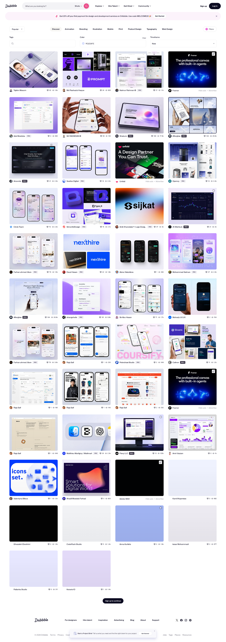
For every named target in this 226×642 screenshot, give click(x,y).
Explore (98, 6)
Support (155, 620)
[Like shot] (53, 83)
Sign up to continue (113, 601)
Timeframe (155, 37)
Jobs (165, 635)
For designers (71, 620)
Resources (186, 635)
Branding (83, 29)
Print (121, 29)
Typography (152, 29)
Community (143, 6)
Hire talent (87, 620)
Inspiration (103, 620)
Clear (144, 38)
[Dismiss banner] (154, 631)
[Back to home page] (11, 6)
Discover (56, 29)
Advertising (119, 620)
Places (177, 635)
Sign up (203, 6)
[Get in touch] (42, 83)
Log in (214, 6)
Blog (132, 620)
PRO (139, 90)
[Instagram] (186, 620)
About (143, 620)
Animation (69, 29)
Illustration (97, 29)
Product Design (135, 29)
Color (82, 37)
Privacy (61, 635)
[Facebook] (181, 620)
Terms (52, 635)
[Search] (86, 6)
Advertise (213, 90)
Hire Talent (113, 6)
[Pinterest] (190, 620)
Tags (11, 37)
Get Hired (128, 6)
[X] (177, 620)
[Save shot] (47, 83)
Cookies (69, 635)
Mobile (110, 29)
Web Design (167, 29)
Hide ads (202, 90)
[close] (216, 16)
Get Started (159, 16)
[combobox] (47, 6)
